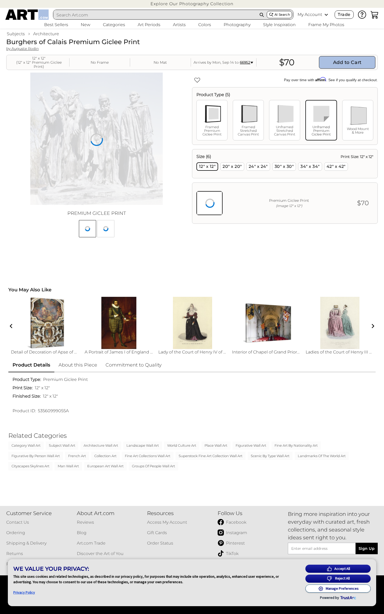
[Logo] (27, 14)
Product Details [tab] (31, 365)
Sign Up (367, 548)
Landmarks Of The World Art (322, 456)
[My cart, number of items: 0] (374, 14)
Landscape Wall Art (142, 445)
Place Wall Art (216, 445)
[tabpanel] (285, 186)
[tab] (212, 120)
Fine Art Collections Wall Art (147, 456)
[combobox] (155, 15)
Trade (344, 14)
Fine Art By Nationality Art (296, 445)
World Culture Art (181, 445)
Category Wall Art (25, 445)
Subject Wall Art (62, 445)
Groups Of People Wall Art (153, 466)
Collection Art (105, 456)
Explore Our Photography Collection (192, 3)
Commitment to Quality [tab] (134, 365)
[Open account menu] (326, 14)
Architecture (46, 33)
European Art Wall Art (105, 466)
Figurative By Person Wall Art (35, 456)
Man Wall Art (68, 466)
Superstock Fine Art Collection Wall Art (210, 456)
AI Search (282, 14)
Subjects (16, 33)
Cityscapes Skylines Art (30, 466)
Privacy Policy (24, 592)
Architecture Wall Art (101, 445)
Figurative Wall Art (251, 445)
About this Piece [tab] (78, 365)
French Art (77, 456)
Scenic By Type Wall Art (270, 456)
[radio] (207, 166)
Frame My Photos (326, 24)
